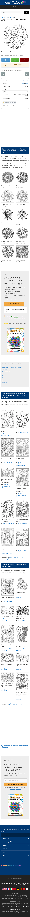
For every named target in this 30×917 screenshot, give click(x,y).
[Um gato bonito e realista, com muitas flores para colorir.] (7, 681)
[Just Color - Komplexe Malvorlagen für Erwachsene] (18, 889)
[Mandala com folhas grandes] (7, 183)
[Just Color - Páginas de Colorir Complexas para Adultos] (21, 889)
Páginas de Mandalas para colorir (11, 367)
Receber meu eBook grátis (15, 784)
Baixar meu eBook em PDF (14, 303)
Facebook (10, 878)
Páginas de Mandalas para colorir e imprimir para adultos (14, 150)
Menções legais (25, 883)
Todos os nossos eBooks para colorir (15, 310)
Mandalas (11, 17)
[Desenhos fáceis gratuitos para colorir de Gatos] (22, 642)
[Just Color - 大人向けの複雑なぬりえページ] (27, 889)
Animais (4, 374)
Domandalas (25, 80)
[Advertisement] (15, 126)
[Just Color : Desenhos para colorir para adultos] (14, 2)
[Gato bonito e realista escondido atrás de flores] (7, 595)
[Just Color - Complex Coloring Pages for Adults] (4, 889)
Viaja (3, 378)
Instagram (20, 878)
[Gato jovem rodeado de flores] (7, 642)
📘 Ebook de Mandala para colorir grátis (11, 865)
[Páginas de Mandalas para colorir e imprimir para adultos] (2, 745)
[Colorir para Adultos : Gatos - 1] (22, 590)
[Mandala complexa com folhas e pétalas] (22, 183)
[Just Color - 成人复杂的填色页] (24, 889)
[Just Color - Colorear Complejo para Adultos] (14, 889)
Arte (3, 380)
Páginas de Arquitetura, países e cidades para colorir (21, 464)
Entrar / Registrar (25, 2)
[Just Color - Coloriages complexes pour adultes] (8, 889)
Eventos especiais (7, 371)
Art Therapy (5, 369)
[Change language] (28, 2)
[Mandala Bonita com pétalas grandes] (7, 202)
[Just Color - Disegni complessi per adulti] (11, 889)
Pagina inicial (4, 17)
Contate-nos (18, 883)
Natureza (4, 376)
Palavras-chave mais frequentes (8, 883)
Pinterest (15, 878)
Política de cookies (9, 884)
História (4, 382)
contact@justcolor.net (15, 909)
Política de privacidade (15, 789)
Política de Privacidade (20, 884)
